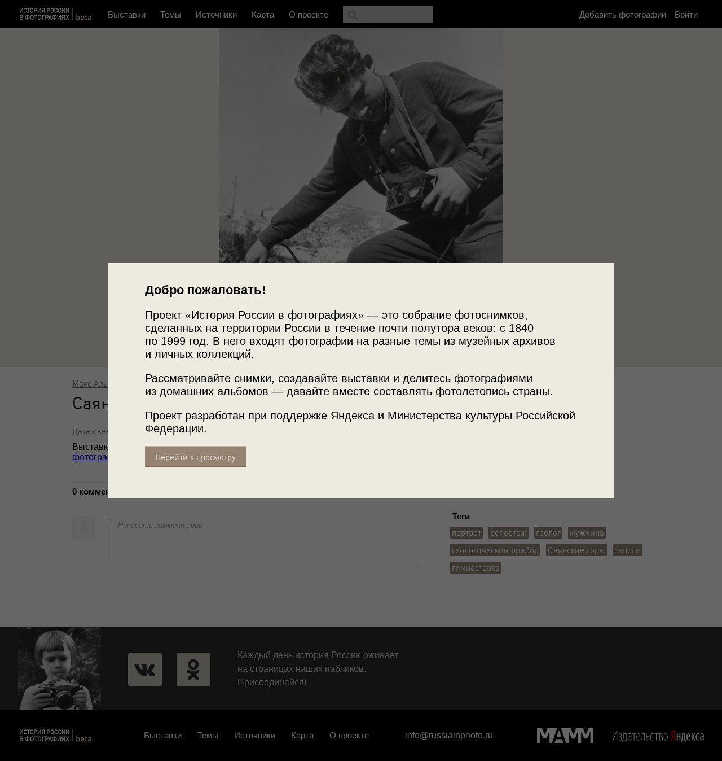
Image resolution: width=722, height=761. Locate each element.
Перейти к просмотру (195, 457)
